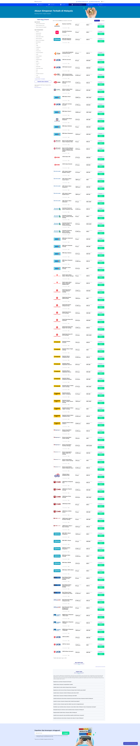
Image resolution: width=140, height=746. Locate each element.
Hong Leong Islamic (39, 52)
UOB (37, 75)
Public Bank (38, 66)
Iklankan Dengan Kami (95, 1)
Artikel (101, 4)
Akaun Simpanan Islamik (40, 23)
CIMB (37, 45)
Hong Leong (38, 50)
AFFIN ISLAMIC (38, 33)
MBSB (37, 61)
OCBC (37, 64)
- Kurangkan (43, 78)
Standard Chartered (39, 73)
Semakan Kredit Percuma (82, 1)
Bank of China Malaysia (40, 40)
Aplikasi (91, 4)
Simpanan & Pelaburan (77, 4)
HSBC (37, 54)
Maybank (37, 57)
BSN (37, 43)
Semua (37, 31)
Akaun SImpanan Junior (40, 25)
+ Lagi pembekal (37, 78)
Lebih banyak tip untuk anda (100, 666)
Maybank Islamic (39, 59)
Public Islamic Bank (39, 68)
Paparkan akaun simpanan (42, 81)
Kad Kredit (52, 4)
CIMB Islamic (38, 47)
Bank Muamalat (39, 38)
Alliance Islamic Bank (39, 36)
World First (38, 77)
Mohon (100, 26)
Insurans (63, 4)
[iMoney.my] (38, 1)
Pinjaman (41, 4)
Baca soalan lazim (38, 87)
